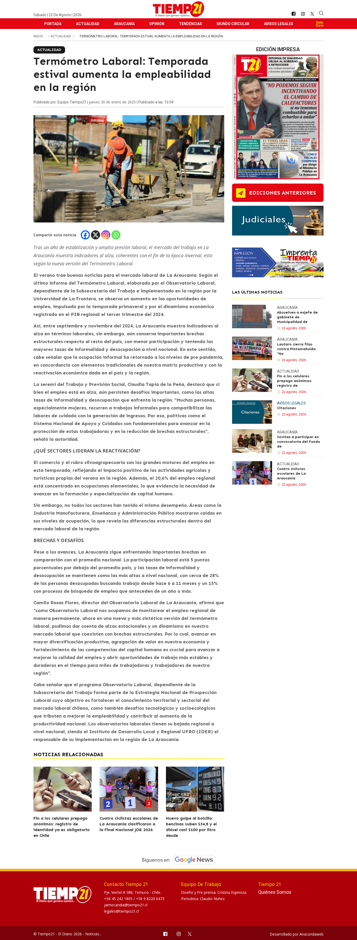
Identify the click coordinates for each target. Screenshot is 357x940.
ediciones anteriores (282, 193)
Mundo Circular (233, 24)
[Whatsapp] (115, 234)
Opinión (156, 24)
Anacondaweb (312, 934)
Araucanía (124, 24)
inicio (38, 36)
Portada (52, 24)
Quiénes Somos (274, 892)
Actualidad (87, 24)
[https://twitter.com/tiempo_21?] (312, 14)
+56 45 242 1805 (119, 898)
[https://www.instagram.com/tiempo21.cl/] (303, 13)
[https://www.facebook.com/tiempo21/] (293, 13)
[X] (95, 234)
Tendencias (190, 24)
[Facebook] (85, 234)
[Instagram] (105, 234)
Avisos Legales (278, 24)
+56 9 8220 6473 (150, 898)
